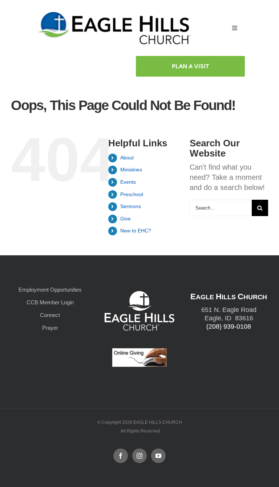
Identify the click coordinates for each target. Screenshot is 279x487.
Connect (50, 315)
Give (125, 219)
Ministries (131, 170)
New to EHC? (135, 231)
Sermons (130, 206)
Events (128, 182)
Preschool (131, 194)
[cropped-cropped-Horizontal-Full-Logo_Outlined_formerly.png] (116, 14)
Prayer (50, 327)
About (127, 158)
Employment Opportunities (50, 289)
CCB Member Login (50, 302)
